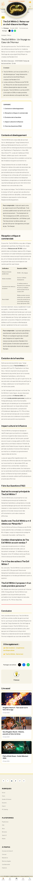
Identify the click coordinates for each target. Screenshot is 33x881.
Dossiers (4, 802)
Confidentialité (6, 864)
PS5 (3, 825)
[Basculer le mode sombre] (30, 2)
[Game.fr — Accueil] (16, 9)
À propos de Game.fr (7, 851)
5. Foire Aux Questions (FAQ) (12, 126)
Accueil (3, 9)
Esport (4, 806)
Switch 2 (4, 835)
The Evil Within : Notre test (14, 654)
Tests (3, 796)
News (10, 879)
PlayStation (5, 821)
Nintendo (4, 832)
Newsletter (5, 857)
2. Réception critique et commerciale (15, 113)
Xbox (3, 828)
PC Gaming (5, 809)
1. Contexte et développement (13, 108)
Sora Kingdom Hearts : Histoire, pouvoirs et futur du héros (13, 733)
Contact (4, 854)
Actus (3, 792)
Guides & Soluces (6, 799)
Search (29, 879)
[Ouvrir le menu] (2, 4)
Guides (23, 879)
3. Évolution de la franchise (12, 117)
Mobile (3, 838)
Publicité (4, 868)
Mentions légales (6, 861)
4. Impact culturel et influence (13, 122)
